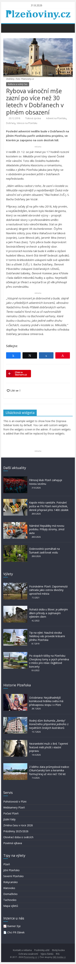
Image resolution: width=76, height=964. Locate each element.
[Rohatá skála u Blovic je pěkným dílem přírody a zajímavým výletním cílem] (15, 607)
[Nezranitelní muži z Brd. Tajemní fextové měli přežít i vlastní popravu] (15, 742)
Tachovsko (9, 900)
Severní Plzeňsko (13, 876)
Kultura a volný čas (17, 84)
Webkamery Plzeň (14, 807)
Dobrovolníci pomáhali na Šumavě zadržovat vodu (44, 550)
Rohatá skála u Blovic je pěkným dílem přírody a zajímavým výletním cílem (48, 613)
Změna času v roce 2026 (18, 825)
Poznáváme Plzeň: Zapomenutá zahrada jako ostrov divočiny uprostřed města (48, 590)
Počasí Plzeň (11, 813)
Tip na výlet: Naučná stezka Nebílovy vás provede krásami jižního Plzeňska (47, 636)
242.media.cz (59, 957)
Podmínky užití (41, 950)
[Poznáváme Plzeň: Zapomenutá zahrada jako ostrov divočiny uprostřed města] (15, 584)
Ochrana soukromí (28, 953)
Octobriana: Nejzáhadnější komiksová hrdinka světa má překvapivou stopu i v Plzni (46, 701)
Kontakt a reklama (22, 950)
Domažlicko (10, 894)
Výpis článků (47, 953)
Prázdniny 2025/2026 (15, 831)
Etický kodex (58, 950)
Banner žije (14, 926)
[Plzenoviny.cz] (7, 28)
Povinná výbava (12, 843)
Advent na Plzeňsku (56, 118)
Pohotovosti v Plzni (14, 801)
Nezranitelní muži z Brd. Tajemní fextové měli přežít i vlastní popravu (48, 747)
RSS (57, 953)
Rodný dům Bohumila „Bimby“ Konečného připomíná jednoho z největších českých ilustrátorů (48, 724)
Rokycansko (10, 882)
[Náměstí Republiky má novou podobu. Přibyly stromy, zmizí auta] (15, 524)
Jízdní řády (9, 819)
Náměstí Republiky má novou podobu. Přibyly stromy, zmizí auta (46, 529)
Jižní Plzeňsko (11, 870)
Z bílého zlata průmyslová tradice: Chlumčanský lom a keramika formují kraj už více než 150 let (49, 770)
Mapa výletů (10, 906)
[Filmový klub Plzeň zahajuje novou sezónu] (15, 478)
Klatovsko (9, 888)
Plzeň (6, 864)
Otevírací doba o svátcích (18, 837)
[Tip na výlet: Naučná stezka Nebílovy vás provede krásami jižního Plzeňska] (15, 631)
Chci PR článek (16, 932)
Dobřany (10, 123)
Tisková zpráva (33, 118)
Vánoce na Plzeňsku (27, 123)
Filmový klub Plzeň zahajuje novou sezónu (45, 482)
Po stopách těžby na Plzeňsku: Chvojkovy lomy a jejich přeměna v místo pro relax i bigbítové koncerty (49, 661)
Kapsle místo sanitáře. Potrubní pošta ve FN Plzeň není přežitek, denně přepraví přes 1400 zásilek (48, 506)
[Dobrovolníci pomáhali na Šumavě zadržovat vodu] (15, 547)
